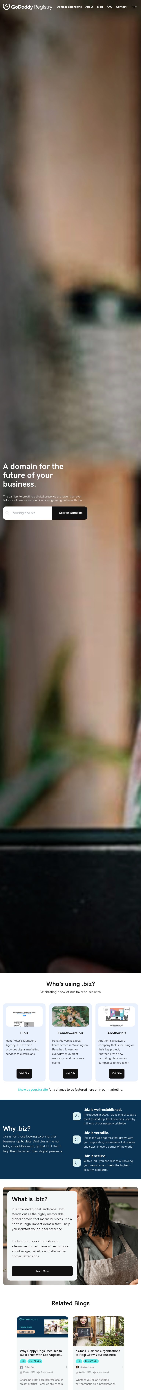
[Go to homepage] (27, 7)
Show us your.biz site (33, 1089)
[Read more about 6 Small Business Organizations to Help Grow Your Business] (98, 1331)
